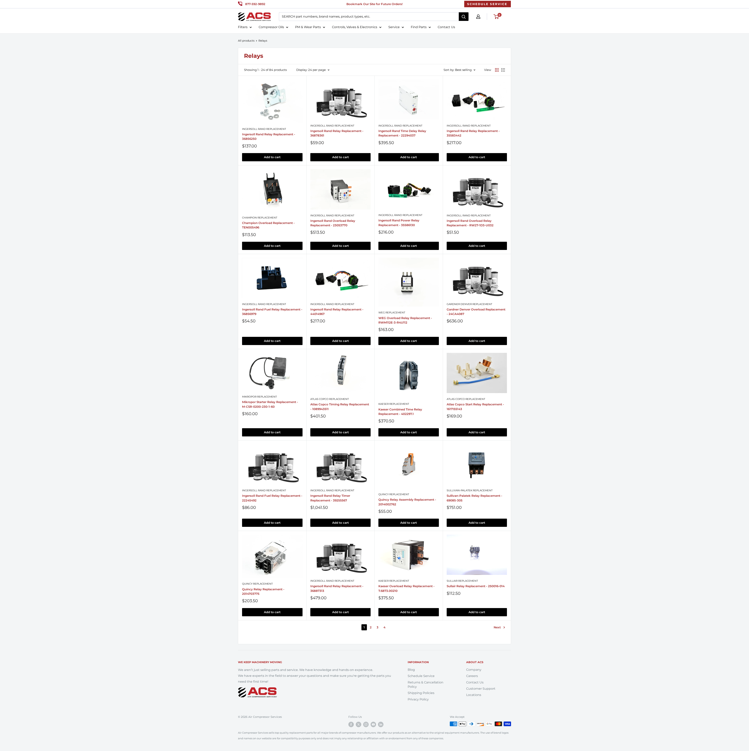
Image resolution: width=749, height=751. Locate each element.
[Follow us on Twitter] (358, 724)
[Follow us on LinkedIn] (380, 724)
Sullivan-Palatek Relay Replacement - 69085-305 (474, 498)
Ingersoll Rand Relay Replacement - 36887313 (336, 588)
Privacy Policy (418, 699)
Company (473, 670)
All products (246, 40)
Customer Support (480, 688)
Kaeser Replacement (393, 403)
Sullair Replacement (462, 580)
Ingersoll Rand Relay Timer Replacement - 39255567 (330, 498)
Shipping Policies (421, 693)
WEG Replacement (391, 312)
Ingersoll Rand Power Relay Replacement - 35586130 (398, 223)
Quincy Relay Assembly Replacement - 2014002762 (407, 502)
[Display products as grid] (497, 70)
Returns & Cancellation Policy (425, 685)
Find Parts (419, 27)
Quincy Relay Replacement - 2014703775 (263, 591)
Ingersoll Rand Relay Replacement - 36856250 (268, 136)
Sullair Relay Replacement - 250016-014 (476, 586)
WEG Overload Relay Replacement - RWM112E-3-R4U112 (405, 320)
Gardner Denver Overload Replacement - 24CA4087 (476, 312)
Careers (472, 676)
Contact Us (446, 27)
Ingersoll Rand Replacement (264, 128)
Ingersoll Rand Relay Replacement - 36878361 (336, 133)
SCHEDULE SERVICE (487, 4)
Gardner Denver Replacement (469, 304)
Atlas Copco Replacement (329, 398)
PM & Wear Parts (308, 27)
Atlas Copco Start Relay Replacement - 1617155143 (475, 406)
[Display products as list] (503, 70)
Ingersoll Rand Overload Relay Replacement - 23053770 (332, 223)
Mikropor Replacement (259, 396)
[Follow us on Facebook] (351, 724)
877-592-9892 (255, 4)
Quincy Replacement (393, 494)
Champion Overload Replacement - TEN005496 (268, 225)
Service (394, 27)
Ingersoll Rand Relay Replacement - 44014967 (336, 312)
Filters (243, 27)
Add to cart (272, 157)
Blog (411, 670)
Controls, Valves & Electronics (354, 27)
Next (497, 627)
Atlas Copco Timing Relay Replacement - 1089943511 (339, 406)
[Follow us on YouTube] (373, 724)
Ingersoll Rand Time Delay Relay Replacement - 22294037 (402, 133)
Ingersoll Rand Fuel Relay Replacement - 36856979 (272, 312)
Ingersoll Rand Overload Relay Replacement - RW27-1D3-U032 (470, 223)
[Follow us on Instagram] (366, 724)
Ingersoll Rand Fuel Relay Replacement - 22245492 (272, 498)
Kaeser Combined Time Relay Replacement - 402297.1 (400, 412)
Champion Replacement (259, 217)
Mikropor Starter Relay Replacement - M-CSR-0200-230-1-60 (270, 404)
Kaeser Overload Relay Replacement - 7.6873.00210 (406, 588)
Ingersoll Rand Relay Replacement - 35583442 (473, 133)
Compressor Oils (271, 27)
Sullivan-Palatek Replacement (470, 490)
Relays (262, 40)
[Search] (464, 16)
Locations (473, 695)
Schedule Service (421, 676)
